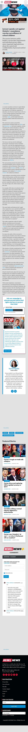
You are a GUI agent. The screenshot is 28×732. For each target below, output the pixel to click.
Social (3, 693)
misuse (21, 167)
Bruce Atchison (10, 582)
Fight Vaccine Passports (8, 435)
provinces (7, 251)
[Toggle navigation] (2, 2)
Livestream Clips (7, 489)
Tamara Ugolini (8, 52)
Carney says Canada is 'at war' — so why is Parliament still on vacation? (13, 536)
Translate (12, 715)
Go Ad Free (6, 103)
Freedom (5, 432)
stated (4, 226)
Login (3, 696)
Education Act (7, 126)
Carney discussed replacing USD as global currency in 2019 (13, 485)
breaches (13, 167)
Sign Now (7, 351)
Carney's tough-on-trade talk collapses (13, 460)
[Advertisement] (14, 88)
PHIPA (11, 160)
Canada (11, 432)
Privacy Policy (5, 682)
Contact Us (4, 691)
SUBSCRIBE (6, 563)
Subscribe (4, 686)
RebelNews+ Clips (7, 514)
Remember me (9, 573)
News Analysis (19, 432)
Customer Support (6, 689)
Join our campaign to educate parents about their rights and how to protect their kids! (14, 301)
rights (9, 116)
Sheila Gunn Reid (7, 540)
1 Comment (13, 53)
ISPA (21, 124)
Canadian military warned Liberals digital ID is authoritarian (13, 510)
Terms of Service (5, 684)
